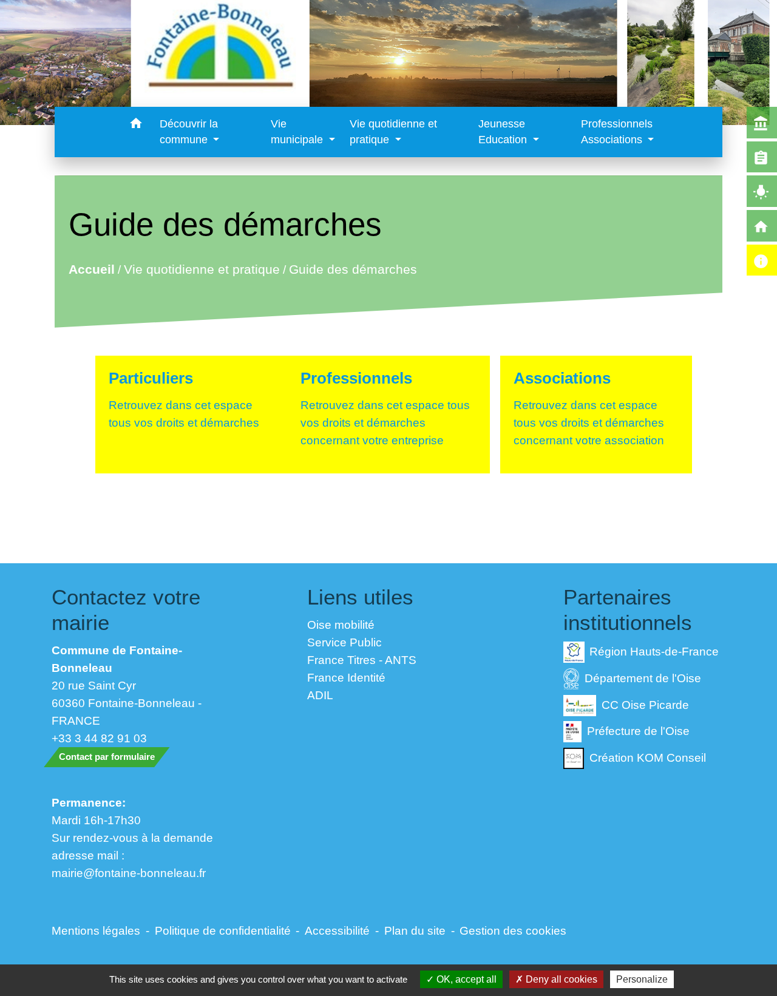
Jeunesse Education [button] (504, 132)
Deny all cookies (560, 979)
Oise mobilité (341, 624)
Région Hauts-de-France (654, 651)
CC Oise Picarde (645, 704)
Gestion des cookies (513, 930)
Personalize (642, 979)
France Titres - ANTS (361, 659)
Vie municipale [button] (298, 132)
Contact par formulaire (107, 756)
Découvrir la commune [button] (189, 132)
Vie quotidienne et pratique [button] (393, 132)
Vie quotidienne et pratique (201, 269)
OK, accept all (465, 979)
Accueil (91, 269)
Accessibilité (337, 930)
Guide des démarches (352, 269)
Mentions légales (96, 930)
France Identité (346, 677)
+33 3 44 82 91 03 (99, 738)
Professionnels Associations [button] (617, 132)
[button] (136, 125)
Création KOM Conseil (647, 757)
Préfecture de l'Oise (638, 730)
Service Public (344, 642)
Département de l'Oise (643, 677)
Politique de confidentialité (223, 930)
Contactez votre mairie (126, 609)
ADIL (320, 695)
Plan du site (415, 930)
